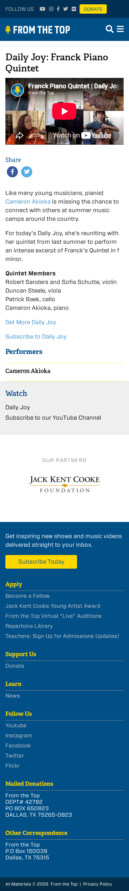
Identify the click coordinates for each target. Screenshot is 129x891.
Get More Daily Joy (30, 322)
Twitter (14, 755)
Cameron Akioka (28, 201)
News (12, 695)
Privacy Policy (97, 884)
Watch (16, 393)
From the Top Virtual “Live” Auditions (53, 616)
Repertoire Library (29, 626)
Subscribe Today (41, 561)
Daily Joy (17, 407)
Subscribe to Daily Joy (36, 336)
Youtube (16, 725)
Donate (93, 9)
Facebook (18, 745)
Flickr (12, 765)
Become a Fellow (27, 596)
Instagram (18, 735)
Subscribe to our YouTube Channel (53, 417)
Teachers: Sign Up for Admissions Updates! (62, 636)
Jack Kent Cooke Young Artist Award (52, 606)
